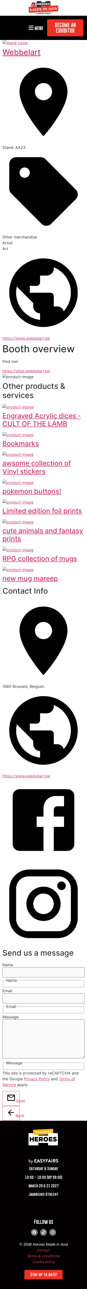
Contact (43, 1250)
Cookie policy (43, 1262)
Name (7, 965)
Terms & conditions (43, 1256)
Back (17, 1115)
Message (10, 1017)
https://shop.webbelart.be (26, 370)
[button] (35, 27)
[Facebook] (34, 1232)
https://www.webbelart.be (26, 338)
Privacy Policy (37, 1078)
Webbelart (21, 52)
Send (18, 1100)
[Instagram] (52, 1232)
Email (7, 991)
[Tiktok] (43, 1232)
